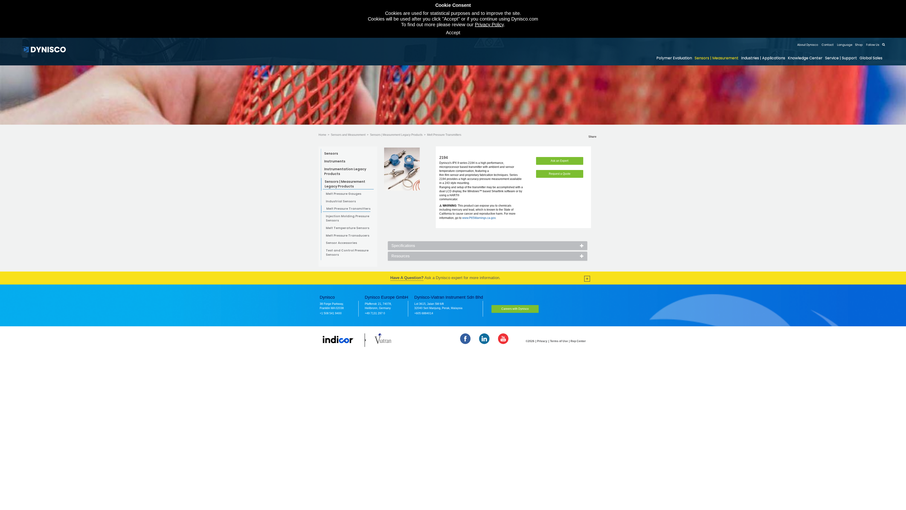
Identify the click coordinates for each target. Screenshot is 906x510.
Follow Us (872, 45)
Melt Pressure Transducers (347, 236)
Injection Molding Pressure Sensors (347, 218)
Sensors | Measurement (716, 58)
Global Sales (871, 58)
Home (322, 134)
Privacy (542, 341)
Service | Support (841, 58)
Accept (453, 32)
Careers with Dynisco (515, 308)
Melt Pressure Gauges (343, 194)
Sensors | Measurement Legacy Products (396, 134)
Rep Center (578, 341)
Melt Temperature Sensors (347, 228)
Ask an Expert (559, 160)
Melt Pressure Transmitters (444, 134)
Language (844, 45)
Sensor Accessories (341, 243)
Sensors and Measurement (348, 134)
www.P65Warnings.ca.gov (478, 218)
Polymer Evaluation (674, 58)
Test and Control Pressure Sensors (347, 252)
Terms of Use (559, 341)
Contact (827, 45)
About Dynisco (807, 45)
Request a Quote (559, 173)
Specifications (403, 246)
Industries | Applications (763, 58)
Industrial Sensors (341, 201)
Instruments (334, 161)
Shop (859, 45)
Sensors (331, 153)
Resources (400, 256)
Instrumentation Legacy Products (345, 171)
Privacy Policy (489, 24)
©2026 (530, 341)
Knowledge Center (805, 58)
